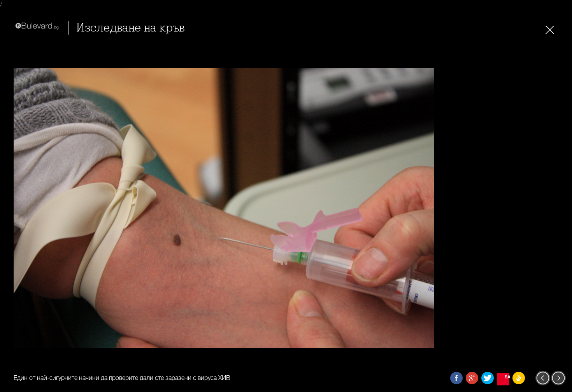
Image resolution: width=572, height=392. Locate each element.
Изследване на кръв (130, 28)
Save (507, 377)
